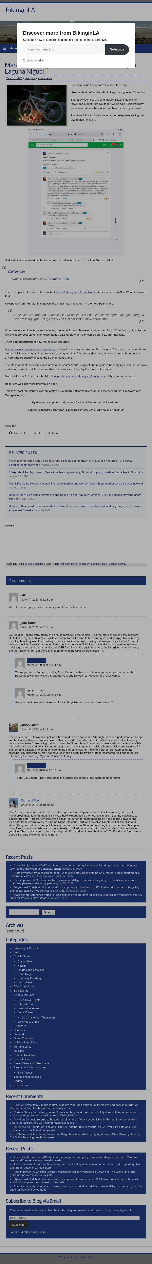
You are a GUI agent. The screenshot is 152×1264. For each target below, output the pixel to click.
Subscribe (117, 49)
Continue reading (34, 60)
